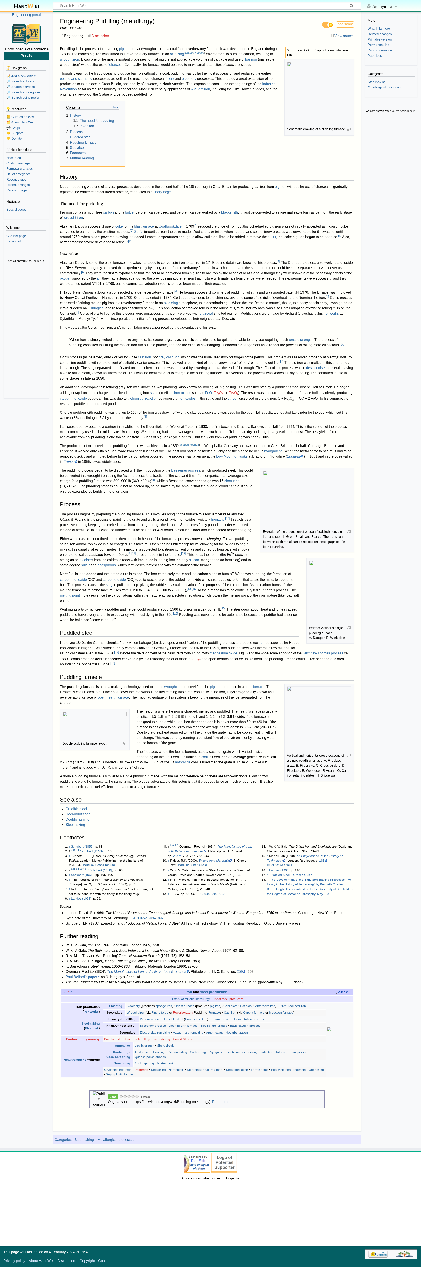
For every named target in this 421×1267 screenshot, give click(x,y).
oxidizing (177, 54)
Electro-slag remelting (155, 1032)
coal (204, 757)
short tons (231, 481)
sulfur (272, 237)
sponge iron (164, 1006)
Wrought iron (136, 1012)
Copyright (87, 1261)
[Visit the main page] (26, 33)
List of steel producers (228, 999)
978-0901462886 (103, 865)
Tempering (122, 1063)
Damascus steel (196, 1019)
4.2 (82, 869)
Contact (104, 1261)
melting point (70, 595)
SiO (196, 659)
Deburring (141, 1069)
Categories (63, 1140)
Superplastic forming (120, 1074)
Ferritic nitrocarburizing (242, 1052)
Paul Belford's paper (81, 977)
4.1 (77, 869)
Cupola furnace (253, 1012)
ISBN (86, 865)
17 (116, 652)
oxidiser (86, 560)
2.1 (77, 850)
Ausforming (142, 1052)
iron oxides (182, 393)
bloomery (189, 78)
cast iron (144, 357)
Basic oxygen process (245, 1025)
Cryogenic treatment (118, 1069)
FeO (208, 393)
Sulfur (138, 231)
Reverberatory (183, 1012)
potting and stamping (76, 78)
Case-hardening (118, 1057)
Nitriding (281, 1052)
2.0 (73, 850)
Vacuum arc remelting (188, 1032)
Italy (147, 1039)
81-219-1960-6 (196, 865)
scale (154, 393)
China (127, 1039)
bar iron (251, 59)
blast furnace (144, 226)
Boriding (159, 1052)
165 (322, 860)
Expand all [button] (13, 241)
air (98, 278)
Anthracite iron (265, 1006)
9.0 (172, 845)
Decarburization (78, 814)
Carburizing (198, 1052)
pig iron (125, 49)
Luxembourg (161, 1039)
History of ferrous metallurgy (190, 999)
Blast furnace (185, 1006)
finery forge (162, 192)
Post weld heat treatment (288, 1069)
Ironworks (91, 1011)
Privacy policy (14, 1261)
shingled (97, 308)
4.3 (87, 869)
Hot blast (246, 1006)
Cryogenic (216, 1052)
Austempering (144, 1063)
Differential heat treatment (205, 1069)
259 (240, 971)
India (137, 1039)
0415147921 (283, 865)
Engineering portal (26, 15)
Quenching (316, 1069)
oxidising (171, 303)
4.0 (73, 869)
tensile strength (301, 340)
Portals (26, 56)
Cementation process (249, 1019)
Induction (266, 1052)
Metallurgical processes (116, 1140)
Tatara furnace (221, 1019)
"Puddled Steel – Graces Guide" (291, 875)
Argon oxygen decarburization (227, 1032)
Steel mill (92, 1028)
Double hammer (78, 819)
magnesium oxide (223, 653)
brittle (129, 212)
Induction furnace (281, 1012)
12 (183, 553)
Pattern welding (150, 1019)
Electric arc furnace (213, 1025)
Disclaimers (67, 1261)
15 (223, 608)
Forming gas (259, 1069)
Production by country (83, 1039)
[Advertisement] (26, 331)
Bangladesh (112, 1039)
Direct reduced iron (292, 1006)
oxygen (65, 278)
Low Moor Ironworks (232, 456)
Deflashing (158, 1069)
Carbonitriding (177, 1052)
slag (109, 585)
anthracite (182, 762)
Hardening (120, 1052)
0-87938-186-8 (214, 894)
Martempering (166, 1063)
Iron (189, 992)
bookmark (345, 24)
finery (170, 78)
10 (227, 518)
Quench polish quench (150, 1057)
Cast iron (230, 1012)
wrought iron (69, 59)
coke (119, 226)
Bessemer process (185, 470)
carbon (108, 212)
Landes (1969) (81, 898)
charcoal (116, 64)
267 (175, 856)
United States (182, 1039)
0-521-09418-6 (151, 918)
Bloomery (133, 1006)
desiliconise (315, 368)
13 (189, 589)
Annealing (122, 1045)
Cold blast (230, 1006)
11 (133, 553)
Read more (220, 1102)
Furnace (214, 1012)
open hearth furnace (113, 697)
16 (175, 613)
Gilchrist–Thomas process (323, 653)
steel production (213, 992)
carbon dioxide (114, 579)
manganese (273, 451)
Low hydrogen (144, 1045)
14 (194, 589)
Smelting (115, 1006)
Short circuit (165, 1045)
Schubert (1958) (82, 846)
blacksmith (229, 212)
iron (262, 643)
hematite (217, 519)
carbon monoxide (73, 398)
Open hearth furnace (183, 1025)
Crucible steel (76, 809)
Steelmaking (75, 825)
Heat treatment (75, 1059)
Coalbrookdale (170, 226)
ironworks (331, 313)
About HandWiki (41, 1261)
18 (112, 663)
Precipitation (298, 1052)
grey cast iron (169, 357)
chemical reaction (144, 398)
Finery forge (160, 1012)
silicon (194, 560)
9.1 (176, 845)
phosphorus (106, 565)
